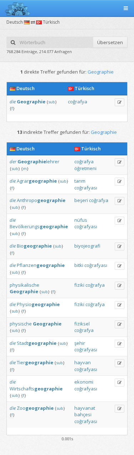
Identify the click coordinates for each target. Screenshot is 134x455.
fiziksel (82, 323)
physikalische (24, 285)
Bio (34, 246)
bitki (78, 265)
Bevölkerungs (39, 226)
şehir (79, 343)
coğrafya (77, 101)
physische (21, 323)
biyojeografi (87, 246)
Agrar (37, 181)
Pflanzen (41, 265)
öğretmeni (85, 168)
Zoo (35, 408)
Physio (38, 304)
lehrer (38, 161)
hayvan (82, 362)
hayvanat (84, 408)
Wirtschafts (36, 388)
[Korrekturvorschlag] (119, 102)
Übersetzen (110, 42)
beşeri (81, 200)
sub (51, 101)
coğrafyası (85, 187)
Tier (35, 362)
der (13, 161)
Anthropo (41, 200)
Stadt (36, 343)
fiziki (79, 285)
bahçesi (82, 414)
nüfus (80, 220)
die (13, 101)
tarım (79, 181)
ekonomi (83, 382)
